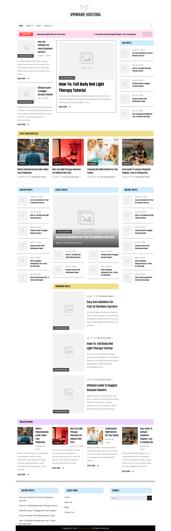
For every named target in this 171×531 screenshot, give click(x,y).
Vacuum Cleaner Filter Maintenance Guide (139, 100)
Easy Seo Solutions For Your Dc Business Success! (45, 47)
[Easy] (26, 49)
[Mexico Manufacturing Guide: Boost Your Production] (33, 152)
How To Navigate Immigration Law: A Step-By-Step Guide (142, 115)
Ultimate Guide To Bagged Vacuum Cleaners (45, 91)
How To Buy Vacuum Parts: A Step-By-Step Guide (39, 279)
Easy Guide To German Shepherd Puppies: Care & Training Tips (115, 34)
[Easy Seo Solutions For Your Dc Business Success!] (68, 311)
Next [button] (149, 34)
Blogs (38, 26)
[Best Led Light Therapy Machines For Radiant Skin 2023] (68, 152)
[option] (64, 34)
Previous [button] (145, 34)
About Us (29, 26)
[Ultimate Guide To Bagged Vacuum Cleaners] (68, 394)
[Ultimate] (26, 95)
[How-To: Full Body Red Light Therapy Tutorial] (86, 61)
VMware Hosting (85, 14)
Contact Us (48, 26)
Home (21, 26)
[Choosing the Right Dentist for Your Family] (103, 152)
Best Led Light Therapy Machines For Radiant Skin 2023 (66, 171)
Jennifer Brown (40, 177)
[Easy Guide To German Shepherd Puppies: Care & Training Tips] (138, 152)
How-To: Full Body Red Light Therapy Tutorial (81, 87)
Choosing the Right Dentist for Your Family (51, 34)
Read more (21, 78)
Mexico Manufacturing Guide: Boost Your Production (32, 171)
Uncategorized (25, 56)
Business (23, 164)
